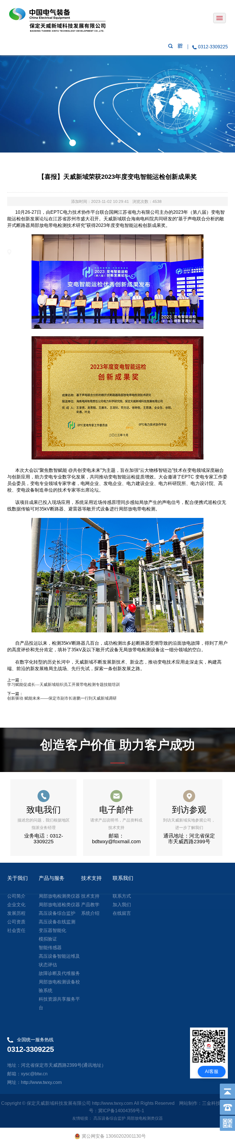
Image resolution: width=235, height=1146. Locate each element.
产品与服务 (51, 878)
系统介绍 (90, 913)
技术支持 (91, 878)
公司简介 (16, 896)
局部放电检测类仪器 (59, 896)
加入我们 (122, 904)
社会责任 (16, 930)
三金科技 (211, 1103)
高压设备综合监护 (57, 913)
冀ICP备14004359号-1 (122, 1110)
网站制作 (188, 1103)
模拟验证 (48, 939)
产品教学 (90, 904)
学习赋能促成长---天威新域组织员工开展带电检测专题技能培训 (63, 684)
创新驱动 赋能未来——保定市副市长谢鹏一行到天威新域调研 (62, 698)
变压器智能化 (52, 930)
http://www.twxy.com (112, 1103)
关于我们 (17, 878)
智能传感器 (50, 947)
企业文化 (16, 904)
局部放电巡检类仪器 (59, 904)
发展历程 (16, 913)
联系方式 (122, 896)
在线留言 (122, 913)
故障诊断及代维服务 (59, 973)
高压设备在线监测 (57, 921)
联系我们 (123, 878)
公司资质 (16, 921)
